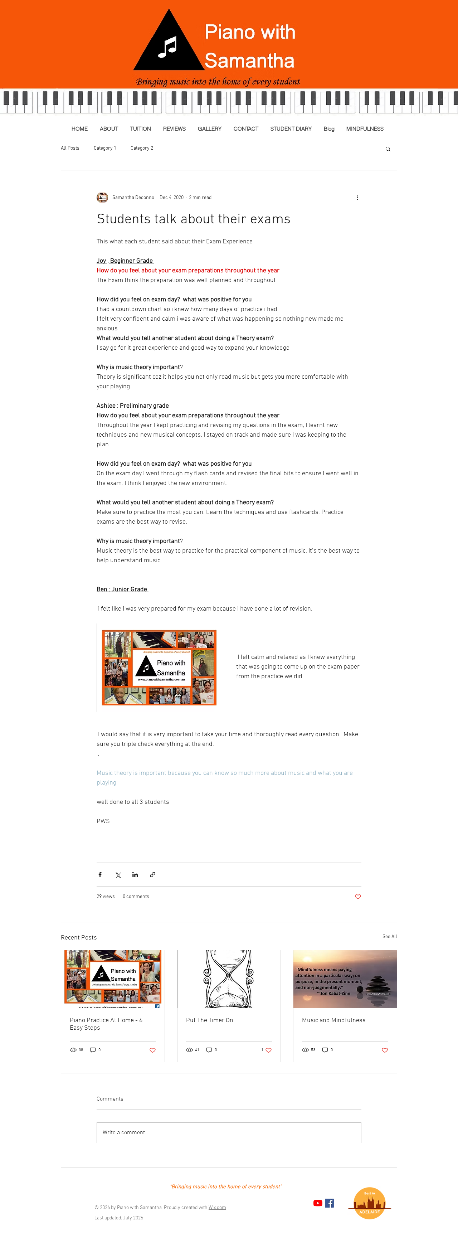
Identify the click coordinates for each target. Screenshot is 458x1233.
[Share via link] (152, 874)
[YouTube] (317, 1203)
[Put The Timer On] (229, 979)
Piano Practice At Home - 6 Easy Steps (106, 1024)
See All (390, 937)
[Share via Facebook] (100, 874)
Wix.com (217, 1208)
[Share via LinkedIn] (135, 874)
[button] (388, 148)
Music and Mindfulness (334, 1020)
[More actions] (357, 197)
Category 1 (105, 148)
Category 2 (142, 148)
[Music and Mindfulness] (345, 979)
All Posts (70, 148)
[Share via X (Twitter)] (117, 874)
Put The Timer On (209, 1020)
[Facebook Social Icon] (329, 1203)
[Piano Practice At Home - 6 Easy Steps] (113, 979)
